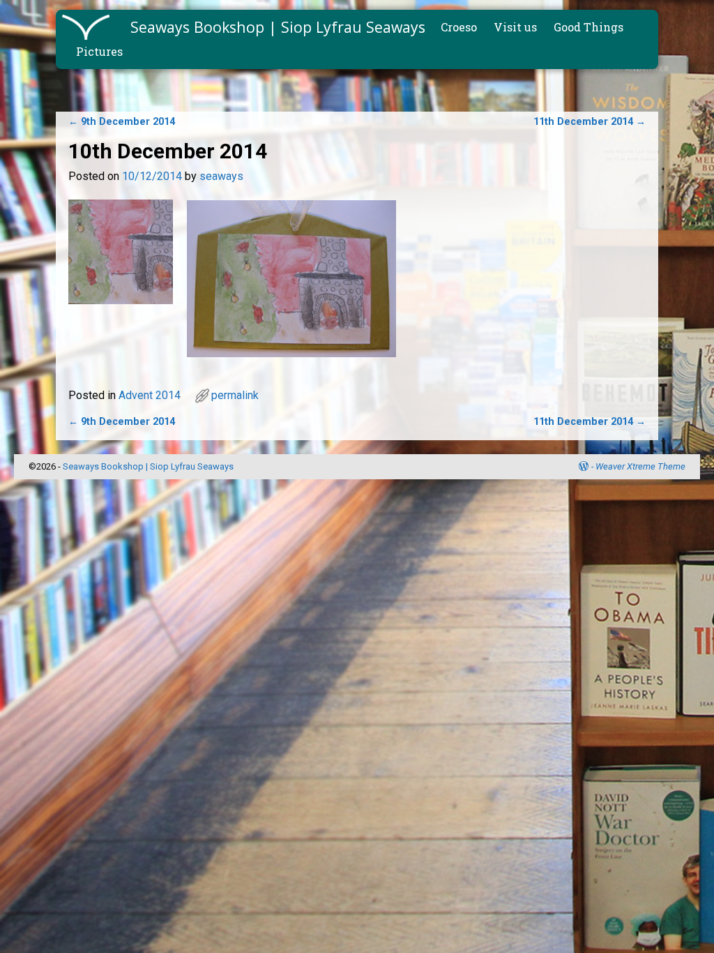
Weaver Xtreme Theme (640, 466)
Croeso (459, 27)
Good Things (588, 27)
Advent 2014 (150, 395)
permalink (235, 395)
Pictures (99, 51)
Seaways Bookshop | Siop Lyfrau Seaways (277, 27)
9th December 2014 (121, 122)
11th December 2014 (589, 122)
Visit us (515, 27)
